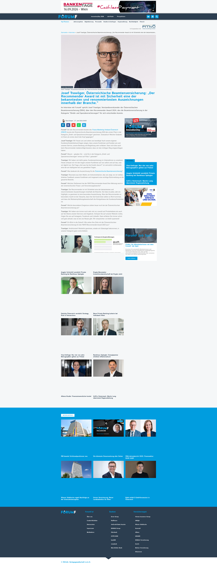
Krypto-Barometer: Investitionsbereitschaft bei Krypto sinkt (107, 273)
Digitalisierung (89, 22)
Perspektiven (121, 17)
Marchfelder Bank (116, 548)
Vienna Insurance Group (142, 517)
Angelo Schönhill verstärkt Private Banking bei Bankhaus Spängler (73, 273)
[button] (157, 16)
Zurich (137, 544)
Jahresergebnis (78, 22)
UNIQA (137, 521)
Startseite (64, 32)
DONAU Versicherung (142, 540)
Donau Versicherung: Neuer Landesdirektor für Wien (103, 499)
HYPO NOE (114, 536)
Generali (137, 528)
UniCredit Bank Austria (118, 525)
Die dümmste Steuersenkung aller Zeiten (108, 456)
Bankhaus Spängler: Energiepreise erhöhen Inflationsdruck (105, 356)
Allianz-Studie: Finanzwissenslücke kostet (76, 396)
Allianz (137, 532)
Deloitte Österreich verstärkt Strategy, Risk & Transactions (75, 315)
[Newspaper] (148, 16)
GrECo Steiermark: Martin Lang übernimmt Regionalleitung (104, 397)
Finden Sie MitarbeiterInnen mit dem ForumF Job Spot (139, 245)
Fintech (142, 22)
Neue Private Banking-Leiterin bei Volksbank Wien (105, 315)
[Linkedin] (152, 16)
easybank (114, 544)
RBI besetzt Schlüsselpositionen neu (74, 456)
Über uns (89, 517)
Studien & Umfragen (109, 22)
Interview (72, 32)
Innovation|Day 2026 (97, 17)
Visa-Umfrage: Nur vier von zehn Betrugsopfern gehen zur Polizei (72, 356)
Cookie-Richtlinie (92, 521)
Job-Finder (110, 17)
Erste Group (115, 517)
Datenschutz (91, 525)
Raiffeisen (114, 521)
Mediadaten (90, 532)
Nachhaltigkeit (133, 22)
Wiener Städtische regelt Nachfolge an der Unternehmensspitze (75, 499)
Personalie (98, 22)
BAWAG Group (115, 528)
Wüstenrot (138, 552)
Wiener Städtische (141, 525)
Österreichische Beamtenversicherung (108, 171)
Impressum (90, 528)
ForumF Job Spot (138, 235)
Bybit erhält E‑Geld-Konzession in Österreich (137, 499)
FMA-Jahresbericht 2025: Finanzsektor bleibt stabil (139, 457)
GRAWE (137, 536)
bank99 (113, 540)
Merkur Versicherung (141, 548)
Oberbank (114, 532)
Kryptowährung (122, 22)
